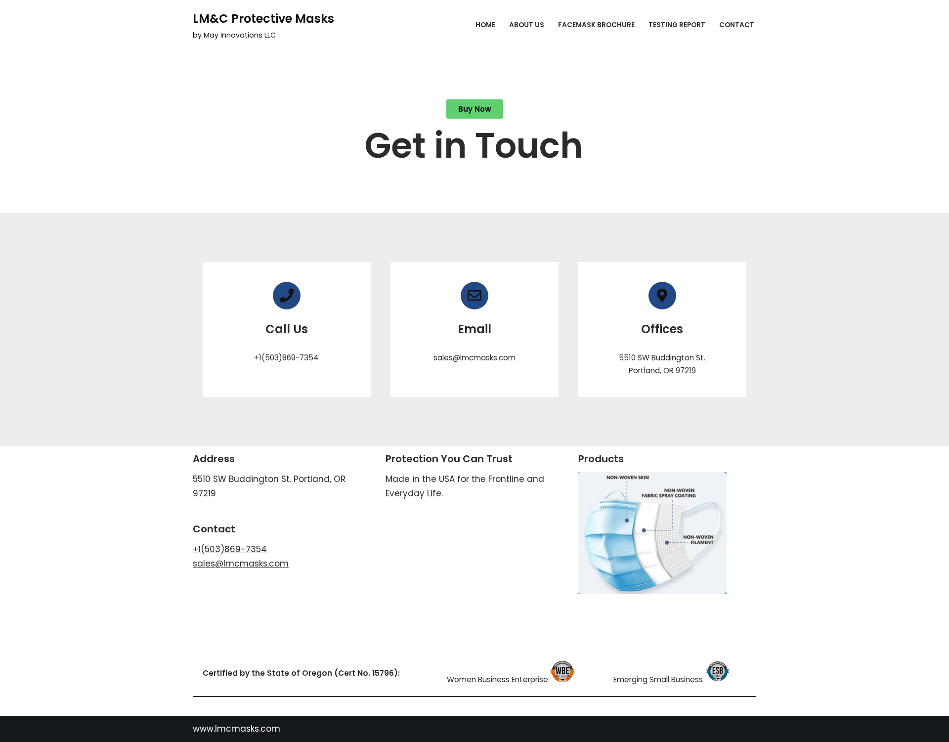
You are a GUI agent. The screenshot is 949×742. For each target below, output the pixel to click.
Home (485, 25)
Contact (736, 25)
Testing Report (676, 25)
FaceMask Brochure (596, 25)
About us (526, 25)
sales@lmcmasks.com (241, 563)
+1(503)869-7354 (230, 549)
